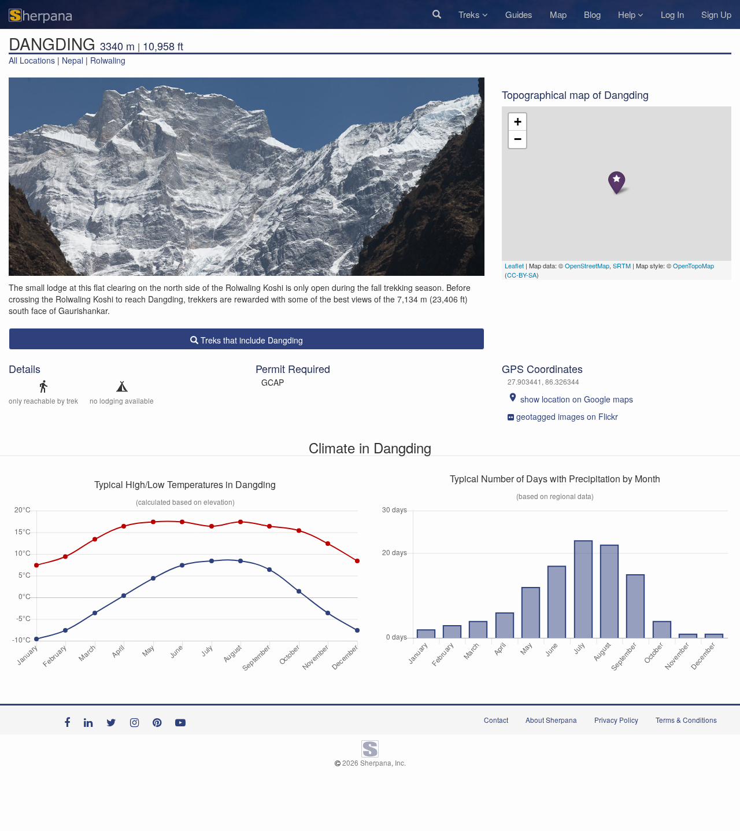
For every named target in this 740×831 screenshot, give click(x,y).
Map (558, 14)
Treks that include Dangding (250, 340)
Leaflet (514, 265)
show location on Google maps (570, 399)
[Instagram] (137, 720)
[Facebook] (70, 720)
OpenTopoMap (693, 265)
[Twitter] (114, 720)
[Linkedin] (91, 720)
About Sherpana (551, 720)
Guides (518, 14)
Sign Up (716, 14)
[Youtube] (183, 720)
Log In (672, 14)
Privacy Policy (616, 720)
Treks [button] (470, 14)
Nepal (72, 60)
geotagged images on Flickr (567, 416)
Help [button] (628, 14)
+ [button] (517, 122)
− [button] (517, 139)
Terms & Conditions (686, 720)
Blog (592, 14)
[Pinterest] (160, 720)
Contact (496, 720)
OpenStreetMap (587, 265)
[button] (437, 14)
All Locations (32, 60)
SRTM (622, 265)
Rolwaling (107, 60)
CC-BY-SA (521, 274)
